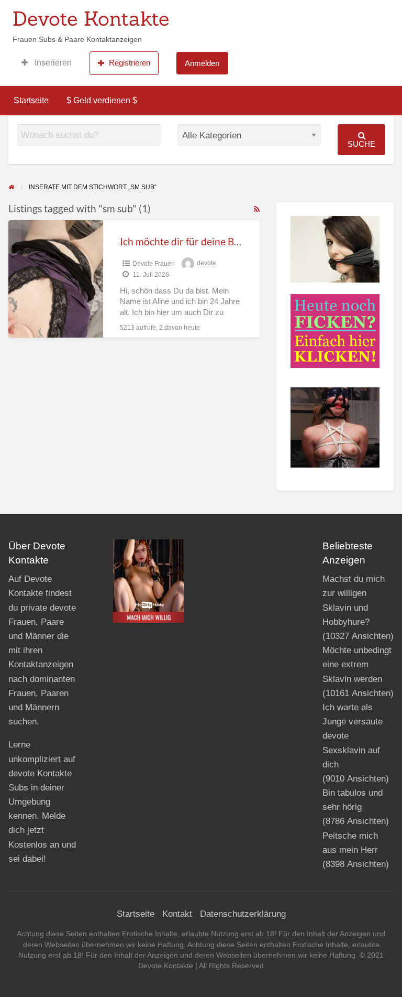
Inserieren (52, 62)
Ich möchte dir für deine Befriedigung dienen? (220, 241)
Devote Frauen (153, 263)
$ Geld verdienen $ (101, 100)
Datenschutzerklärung (243, 914)
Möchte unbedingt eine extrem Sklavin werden (357, 664)
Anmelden (202, 63)
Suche (361, 143)
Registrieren (129, 62)
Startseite (31, 100)
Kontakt (177, 914)
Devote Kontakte (91, 18)
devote (206, 263)
